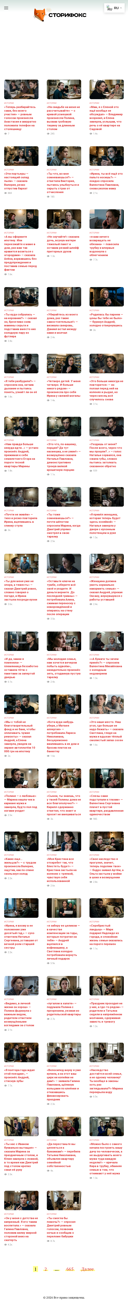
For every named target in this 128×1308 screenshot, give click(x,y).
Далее (87, 1269)
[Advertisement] (64, 55)
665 (70, 1269)
